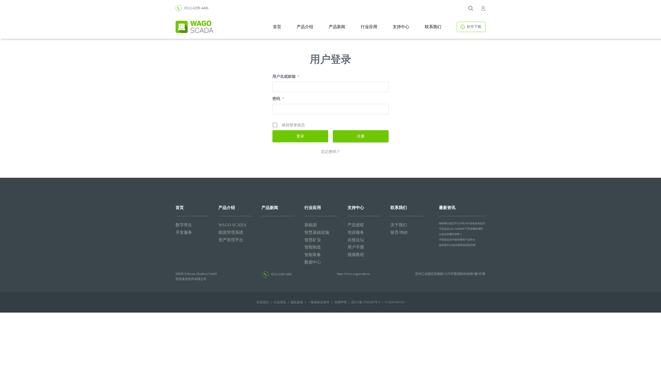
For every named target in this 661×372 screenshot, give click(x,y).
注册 (361, 136)
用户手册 (356, 247)
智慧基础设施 (316, 232)
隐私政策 (297, 302)
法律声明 (340, 302)
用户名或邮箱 (286, 76)
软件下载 (474, 27)
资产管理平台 (230, 240)
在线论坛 (356, 240)
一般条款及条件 (318, 302)
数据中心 (312, 262)
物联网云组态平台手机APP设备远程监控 (462, 223)
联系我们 (433, 27)
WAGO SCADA (232, 225)
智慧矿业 (312, 240)
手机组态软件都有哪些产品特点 (457, 239)
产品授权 (356, 225)
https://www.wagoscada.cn (353, 274)
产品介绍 (305, 27)
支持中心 (401, 27)
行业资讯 (280, 302)
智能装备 (312, 254)
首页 (277, 27)
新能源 (310, 225)
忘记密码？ (330, 152)
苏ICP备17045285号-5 (365, 302)
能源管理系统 (230, 232)
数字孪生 (184, 225)
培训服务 (356, 232)
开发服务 (184, 232)
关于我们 (398, 225)
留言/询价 (399, 232)
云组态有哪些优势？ (450, 234)
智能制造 (312, 247)
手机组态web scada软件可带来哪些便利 (461, 228)
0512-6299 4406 (196, 8)
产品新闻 (337, 27)
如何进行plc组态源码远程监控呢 (457, 245)
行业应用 (369, 27)
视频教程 (356, 254)
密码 (278, 99)
